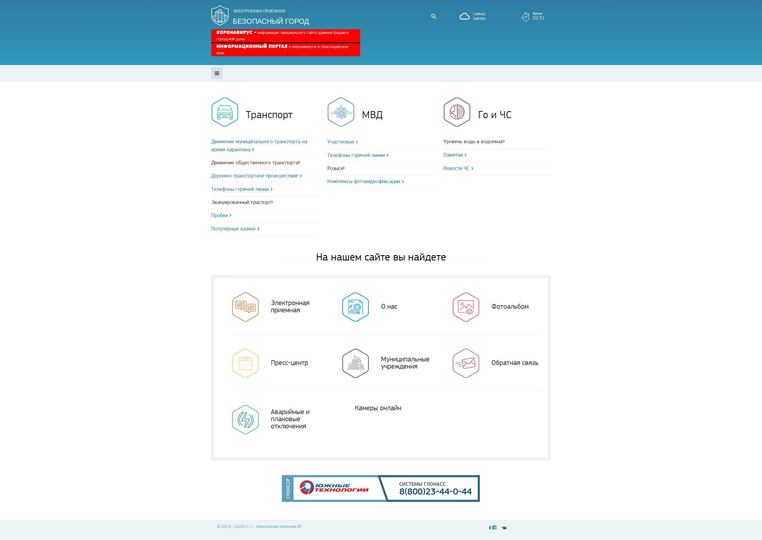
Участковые (340, 142)
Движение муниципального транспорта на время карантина (259, 146)
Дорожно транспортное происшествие (254, 176)
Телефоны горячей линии (240, 189)
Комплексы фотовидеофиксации (363, 182)
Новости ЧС (457, 168)
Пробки (219, 216)
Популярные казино (233, 229)
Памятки (453, 155)
